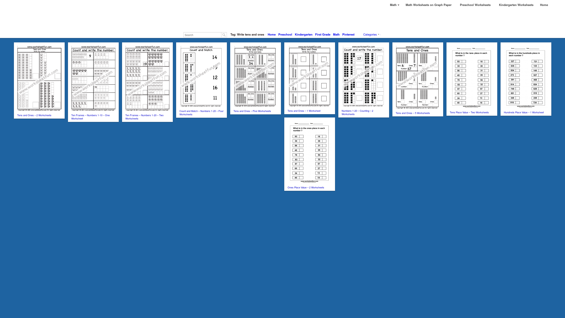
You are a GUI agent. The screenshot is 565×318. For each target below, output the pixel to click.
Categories (370, 34)
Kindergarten (304, 34)
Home (272, 34)
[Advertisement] (282, 20)
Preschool (285, 34)
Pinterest (348, 34)
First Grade (322, 34)
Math (336, 34)
